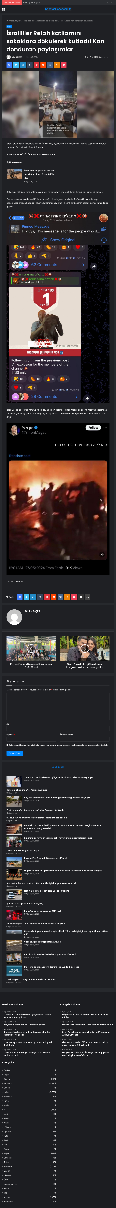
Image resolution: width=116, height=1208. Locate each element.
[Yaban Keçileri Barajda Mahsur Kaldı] (14, 945)
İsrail (20, 21)
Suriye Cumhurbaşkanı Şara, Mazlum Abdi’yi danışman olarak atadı (41, 883)
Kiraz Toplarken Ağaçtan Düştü (23, 850)
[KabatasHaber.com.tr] (58, 9)
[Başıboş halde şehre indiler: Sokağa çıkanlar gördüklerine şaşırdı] (14, 801)
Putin (6, 1136)
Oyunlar (7, 1131)
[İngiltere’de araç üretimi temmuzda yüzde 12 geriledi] (14, 971)
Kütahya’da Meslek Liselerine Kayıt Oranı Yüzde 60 (50, 954)
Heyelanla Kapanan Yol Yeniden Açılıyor (27, 790)
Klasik (6, 1123)
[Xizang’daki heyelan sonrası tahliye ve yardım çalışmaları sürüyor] (14, 842)
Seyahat (7, 1158)
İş (4, 1109)
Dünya (7, 1079)
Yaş (5, 1193)
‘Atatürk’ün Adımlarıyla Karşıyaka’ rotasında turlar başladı (37, 817)
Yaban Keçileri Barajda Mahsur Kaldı (43, 941)
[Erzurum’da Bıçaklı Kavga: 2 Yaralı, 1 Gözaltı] (14, 894)
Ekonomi (7, 1083)
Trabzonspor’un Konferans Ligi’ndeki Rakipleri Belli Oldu (35, 810)
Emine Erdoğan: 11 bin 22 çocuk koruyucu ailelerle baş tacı (36, 923)
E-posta (11, 734)
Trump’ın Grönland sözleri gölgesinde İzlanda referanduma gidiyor (59, 777)
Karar (6, 1118)
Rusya (6, 1149)
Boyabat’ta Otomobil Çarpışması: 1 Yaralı (45, 858)
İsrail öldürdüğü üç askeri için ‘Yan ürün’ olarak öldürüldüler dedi (39, 174)
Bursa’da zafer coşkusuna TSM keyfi (42, 911)
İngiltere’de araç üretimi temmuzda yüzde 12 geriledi (51, 967)
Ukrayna (7, 1175)
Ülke (6, 1180)
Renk (6, 1140)
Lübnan (7, 1127)
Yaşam (7, 1197)
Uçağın (7, 1171)
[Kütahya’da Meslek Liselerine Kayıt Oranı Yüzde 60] (14, 958)
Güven (7, 1088)
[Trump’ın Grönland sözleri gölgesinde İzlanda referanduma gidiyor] (14, 781)
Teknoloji (8, 1166)
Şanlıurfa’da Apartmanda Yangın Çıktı (26, 903)
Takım (6, 1162)
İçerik (6, 1105)
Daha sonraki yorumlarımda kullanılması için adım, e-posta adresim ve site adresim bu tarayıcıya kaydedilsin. (59, 745)
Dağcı (6, 1074)
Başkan (7, 1070)
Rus (5, 1144)
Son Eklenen (58, 767)
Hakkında (8, 1096)
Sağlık (6, 1153)
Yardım (7, 1188)
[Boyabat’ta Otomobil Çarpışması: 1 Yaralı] (14, 862)
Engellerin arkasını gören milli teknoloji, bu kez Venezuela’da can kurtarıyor (63, 870)
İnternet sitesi (66, 734)
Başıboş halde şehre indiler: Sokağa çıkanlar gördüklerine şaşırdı (51, 2)
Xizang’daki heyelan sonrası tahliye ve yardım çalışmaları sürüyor (58, 838)
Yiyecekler (8, 1201)
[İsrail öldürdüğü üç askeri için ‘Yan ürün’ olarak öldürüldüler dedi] (14, 174)
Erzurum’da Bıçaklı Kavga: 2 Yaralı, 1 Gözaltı (46, 890)
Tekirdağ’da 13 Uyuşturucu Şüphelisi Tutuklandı (31, 979)
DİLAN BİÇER (17, 57)
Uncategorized (10, 1184)
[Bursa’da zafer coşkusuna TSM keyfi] (14, 915)
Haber (6, 1092)
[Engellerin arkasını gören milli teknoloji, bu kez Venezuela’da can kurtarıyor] (14, 874)
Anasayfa (12, 21)
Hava (6, 1101)
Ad (8, 724)
